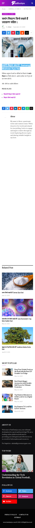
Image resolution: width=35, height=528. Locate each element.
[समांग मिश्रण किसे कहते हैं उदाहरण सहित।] (17, 47)
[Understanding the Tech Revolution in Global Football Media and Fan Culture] (17, 463)
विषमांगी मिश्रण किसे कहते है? (12, 94)
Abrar (9, 27)
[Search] (32, 3)
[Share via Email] (27, 33)
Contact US (23, 514)
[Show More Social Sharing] (31, 33)
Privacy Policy (11, 514)
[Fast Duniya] (17, 3)
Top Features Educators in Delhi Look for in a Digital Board (23, 397)
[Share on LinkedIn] (18, 33)
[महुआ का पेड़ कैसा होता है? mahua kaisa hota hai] (17, 336)
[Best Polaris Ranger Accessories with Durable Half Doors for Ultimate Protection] (7, 383)
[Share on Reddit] (22, 33)
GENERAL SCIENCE (9, 14)
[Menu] (3, 3)
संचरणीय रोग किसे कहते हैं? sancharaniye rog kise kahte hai (16, 320)
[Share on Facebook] (4, 33)
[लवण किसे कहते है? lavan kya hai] (17, 281)
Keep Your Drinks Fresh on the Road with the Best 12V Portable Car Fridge (23, 371)
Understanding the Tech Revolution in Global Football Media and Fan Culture (16, 477)
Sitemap (17, 517)
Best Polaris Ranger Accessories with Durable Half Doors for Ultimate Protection (23, 384)
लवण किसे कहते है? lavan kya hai (12, 292)
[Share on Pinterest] (13, 33)
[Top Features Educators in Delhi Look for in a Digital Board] (7, 397)
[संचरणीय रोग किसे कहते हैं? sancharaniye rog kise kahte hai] (17, 307)
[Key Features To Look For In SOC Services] (7, 409)
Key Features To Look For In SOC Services (23, 407)
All (4, 471)
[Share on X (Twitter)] (9, 33)
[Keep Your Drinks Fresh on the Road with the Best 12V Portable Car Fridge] (7, 372)
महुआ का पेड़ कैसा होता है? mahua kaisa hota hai (16, 348)
